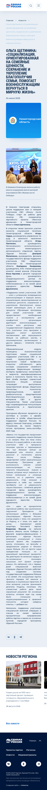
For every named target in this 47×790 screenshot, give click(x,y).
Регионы (30, 750)
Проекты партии (14, 750)
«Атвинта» (24, 785)
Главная (9, 20)
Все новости (12, 723)
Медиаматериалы (27, 755)
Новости (22, 20)
